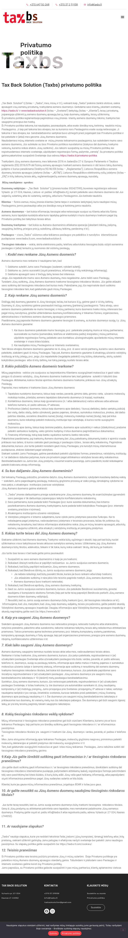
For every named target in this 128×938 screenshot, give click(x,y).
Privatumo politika (96, 898)
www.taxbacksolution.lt (33, 110)
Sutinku (53, 933)
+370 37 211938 (51, 893)
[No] (123, 929)
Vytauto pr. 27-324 (11, 893)
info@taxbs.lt (51, 898)
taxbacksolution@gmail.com (57, 902)
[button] (122, 17)
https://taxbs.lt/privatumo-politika (78, 155)
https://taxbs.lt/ (10, 110)
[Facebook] (46, 911)
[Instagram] (52, 911)
